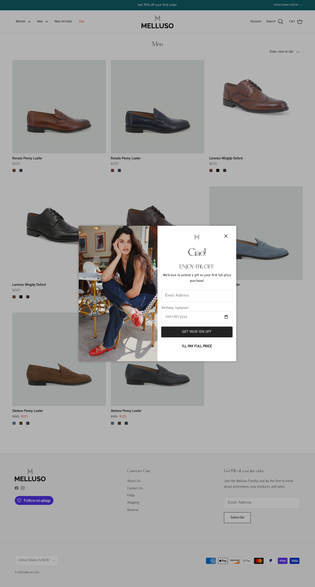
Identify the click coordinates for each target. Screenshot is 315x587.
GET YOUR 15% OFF (197, 331)
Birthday (175, 308)
